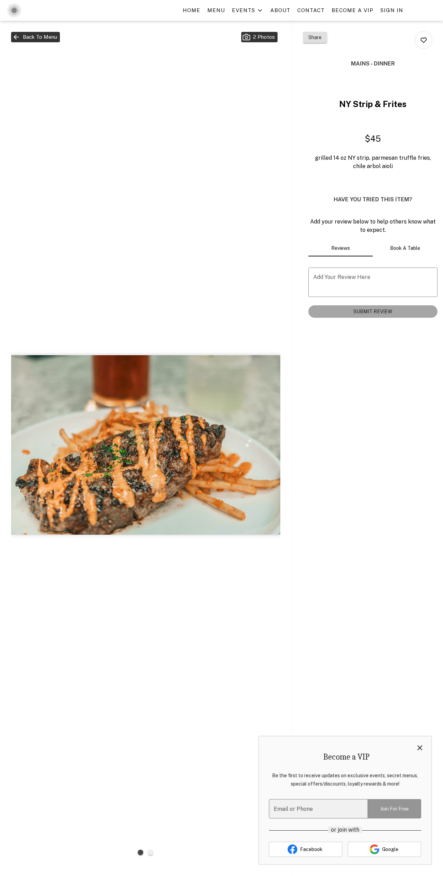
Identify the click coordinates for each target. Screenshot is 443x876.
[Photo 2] (150, 852)
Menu (216, 10)
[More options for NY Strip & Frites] (423, 40)
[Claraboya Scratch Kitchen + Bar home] (37, 10)
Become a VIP (352, 10)
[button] (247, 10)
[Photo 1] (140, 852)
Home (191, 10)
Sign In (391, 10)
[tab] (340, 248)
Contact (311, 10)
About (280, 10)
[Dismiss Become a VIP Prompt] (420, 747)
